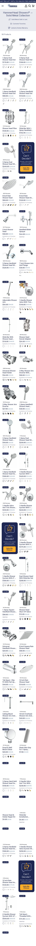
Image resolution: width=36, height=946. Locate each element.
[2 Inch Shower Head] (9, 218)
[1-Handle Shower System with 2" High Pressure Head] (9, 564)
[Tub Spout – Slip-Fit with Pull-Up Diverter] (9, 668)
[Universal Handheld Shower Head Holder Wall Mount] (9, 635)
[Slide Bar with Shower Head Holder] (9, 325)
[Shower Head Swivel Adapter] (26, 325)
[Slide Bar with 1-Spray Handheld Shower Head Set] (26, 117)
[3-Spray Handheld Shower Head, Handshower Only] (9, 426)
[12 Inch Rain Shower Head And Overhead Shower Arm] (9, 869)
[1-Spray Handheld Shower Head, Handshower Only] (26, 393)
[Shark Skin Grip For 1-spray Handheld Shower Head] (26, 736)
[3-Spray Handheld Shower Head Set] (26, 80)
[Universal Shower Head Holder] (9, 359)
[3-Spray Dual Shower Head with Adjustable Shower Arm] (9, 150)
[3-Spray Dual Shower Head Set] (26, 46)
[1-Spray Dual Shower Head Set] (9, 46)
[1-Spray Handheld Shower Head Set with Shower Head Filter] (9, 460)
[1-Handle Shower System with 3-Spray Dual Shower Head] (26, 531)
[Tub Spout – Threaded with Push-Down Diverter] (26, 902)
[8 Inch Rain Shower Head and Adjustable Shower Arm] (26, 184)
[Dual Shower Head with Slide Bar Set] (26, 564)
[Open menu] (5, 6)
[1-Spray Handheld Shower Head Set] (9, 80)
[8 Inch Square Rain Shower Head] (26, 635)
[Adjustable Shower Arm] (9, 288)
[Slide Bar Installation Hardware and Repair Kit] (26, 803)
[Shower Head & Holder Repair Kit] (9, 803)
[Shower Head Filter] (9, 117)
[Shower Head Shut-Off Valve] (26, 598)
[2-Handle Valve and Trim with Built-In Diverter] (26, 769)
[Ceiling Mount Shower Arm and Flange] (9, 702)
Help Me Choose (26, 169)
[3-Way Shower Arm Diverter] (9, 393)
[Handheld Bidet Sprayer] (26, 218)
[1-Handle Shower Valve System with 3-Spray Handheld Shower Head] (26, 835)
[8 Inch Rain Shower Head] (9, 184)
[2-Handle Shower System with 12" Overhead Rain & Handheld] (9, 902)
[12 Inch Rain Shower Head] (26, 668)
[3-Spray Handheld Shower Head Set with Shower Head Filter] (9, 835)
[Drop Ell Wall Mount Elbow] (9, 736)
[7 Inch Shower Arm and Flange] (26, 251)
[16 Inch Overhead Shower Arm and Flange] (26, 702)
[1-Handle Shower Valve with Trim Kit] (26, 288)
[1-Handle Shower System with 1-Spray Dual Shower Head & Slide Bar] (26, 460)
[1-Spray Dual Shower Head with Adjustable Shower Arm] (26, 426)
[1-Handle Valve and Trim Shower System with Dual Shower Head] (9, 494)
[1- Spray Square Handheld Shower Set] (9, 598)
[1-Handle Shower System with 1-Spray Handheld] (26, 494)
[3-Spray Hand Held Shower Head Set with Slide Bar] (9, 769)
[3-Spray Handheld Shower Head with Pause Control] (9, 251)
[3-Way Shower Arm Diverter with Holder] (26, 359)
